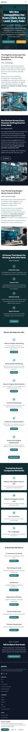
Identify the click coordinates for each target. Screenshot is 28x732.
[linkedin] (1, 673)
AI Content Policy (5, 709)
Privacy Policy (4, 715)
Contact (3, 706)
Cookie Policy (4, 717)
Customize (21, 729)
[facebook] (6, 673)
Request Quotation (9, 42)
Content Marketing (6, 686)
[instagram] (4, 673)
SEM (2, 682)
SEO (2, 679)
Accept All (5, 729)
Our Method (6, 158)
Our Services (21, 42)
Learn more (13, 561)
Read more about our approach (14, 670)
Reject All (13, 729)
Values (2, 699)
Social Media (4, 684)
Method (3, 702)
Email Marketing (5, 689)
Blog (2, 704)
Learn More (14, 352)
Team (2, 697)
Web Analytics (4, 691)
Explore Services (14, 457)
